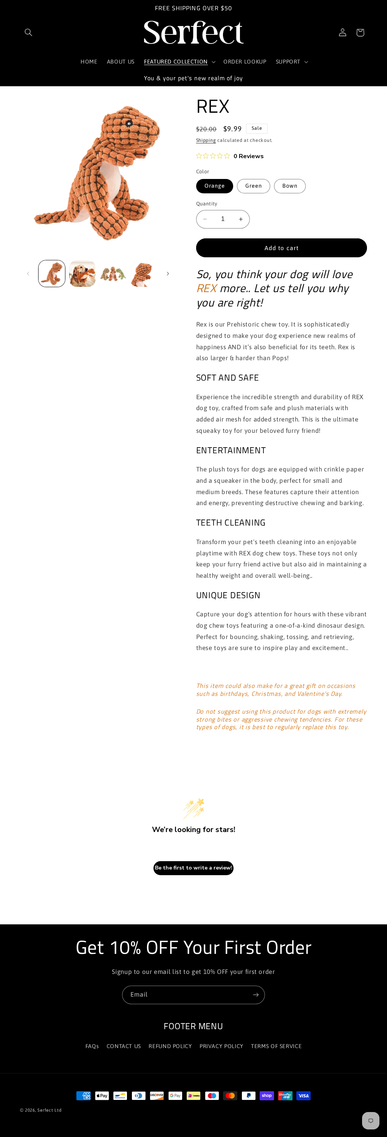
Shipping (206, 140)
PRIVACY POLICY (221, 1046)
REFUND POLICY (170, 1046)
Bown (289, 185)
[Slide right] (167, 273)
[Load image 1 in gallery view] (52, 273)
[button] (28, 32)
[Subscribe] (256, 995)
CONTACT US (124, 1046)
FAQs (92, 1046)
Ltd (58, 1109)
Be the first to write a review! (193, 867)
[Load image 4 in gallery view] (143, 273)
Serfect (45, 1109)
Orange (214, 185)
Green (253, 185)
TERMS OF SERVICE (276, 1046)
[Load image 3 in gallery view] (112, 273)
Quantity (207, 204)
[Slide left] (28, 273)
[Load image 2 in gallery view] (82, 273)
